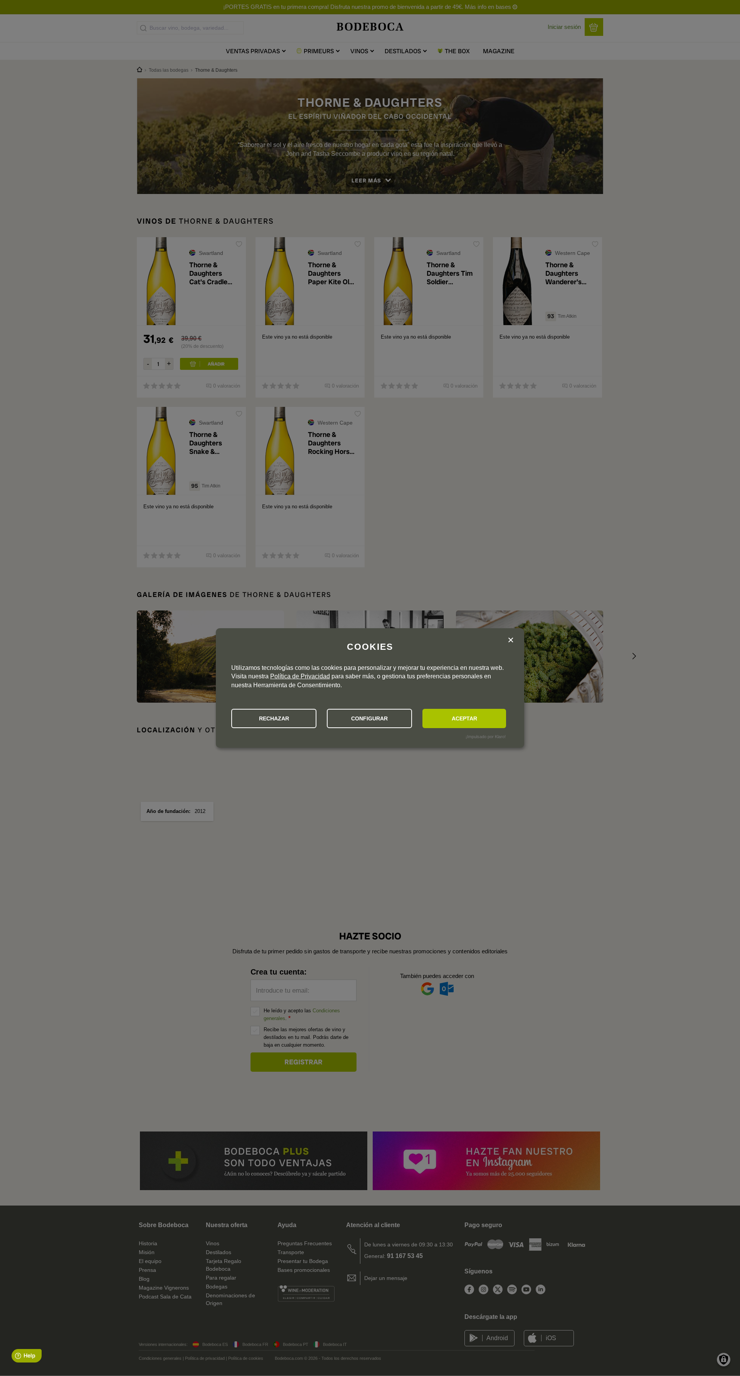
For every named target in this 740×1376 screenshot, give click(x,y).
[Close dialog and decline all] (510, 641)
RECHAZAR (274, 718)
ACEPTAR (464, 718)
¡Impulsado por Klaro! (486, 736)
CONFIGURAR (369, 718)
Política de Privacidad (300, 676)
